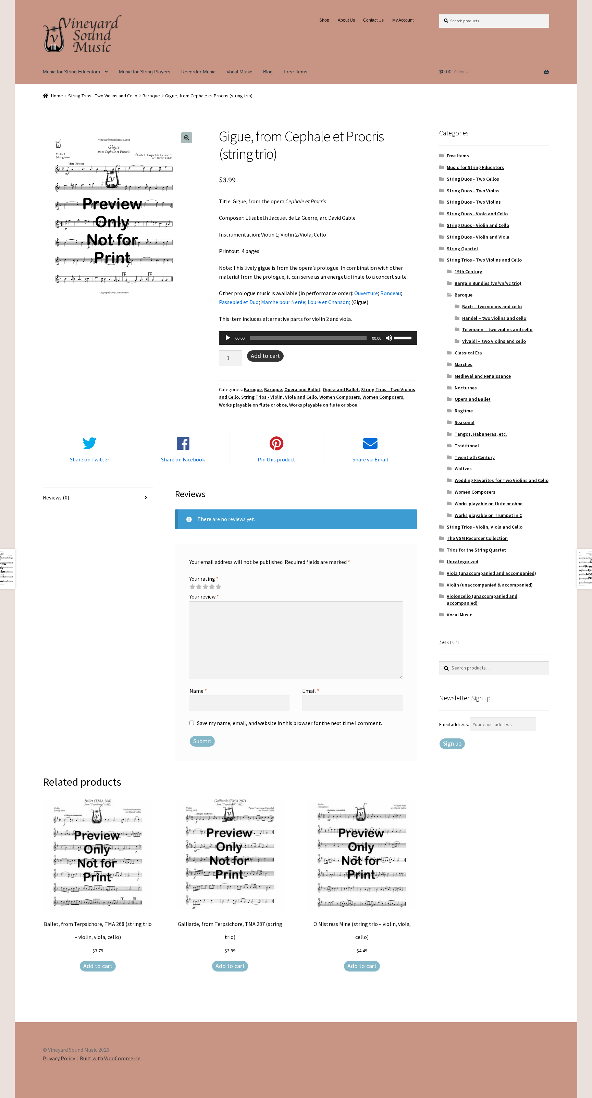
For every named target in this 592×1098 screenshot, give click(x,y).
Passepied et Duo (239, 302)
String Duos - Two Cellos (473, 179)
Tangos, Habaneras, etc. (481, 434)
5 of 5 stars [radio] (218, 587)
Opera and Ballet (302, 389)
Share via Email (370, 459)
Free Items (295, 71)
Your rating (204, 578)
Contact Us (373, 20)
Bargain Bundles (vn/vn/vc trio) (488, 283)
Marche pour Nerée (283, 302)
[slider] (404, 337)
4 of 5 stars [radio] (211, 587)
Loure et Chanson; (329, 302)
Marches (463, 364)
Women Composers (339, 397)
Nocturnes (466, 388)
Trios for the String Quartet (476, 550)
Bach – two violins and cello (492, 306)
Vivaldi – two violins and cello (494, 341)
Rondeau (390, 293)
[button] (186, 137)
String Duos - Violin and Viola (478, 237)
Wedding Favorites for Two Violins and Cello (501, 480)
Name (198, 690)
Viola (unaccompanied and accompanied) (491, 573)
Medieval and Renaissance (483, 376)
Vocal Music (239, 71)
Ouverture (366, 293)
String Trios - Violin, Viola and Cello (279, 397)
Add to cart (265, 356)
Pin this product (276, 459)
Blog (268, 71)
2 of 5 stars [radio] (198, 587)
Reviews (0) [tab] (56, 497)
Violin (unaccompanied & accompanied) (490, 585)
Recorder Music (198, 71)
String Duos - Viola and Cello (477, 213)
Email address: (454, 724)
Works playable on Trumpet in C (488, 515)
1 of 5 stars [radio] (192, 587)
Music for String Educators (71, 71)
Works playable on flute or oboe (253, 405)
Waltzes (463, 469)
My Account (403, 20)
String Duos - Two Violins (474, 202)
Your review (204, 596)
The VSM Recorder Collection (477, 538)
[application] (318, 338)
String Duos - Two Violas (473, 191)
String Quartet (462, 248)
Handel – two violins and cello (494, 318)
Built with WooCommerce (110, 1058)
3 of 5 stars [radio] (205, 587)
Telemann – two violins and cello (497, 329)
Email (310, 690)
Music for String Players (144, 71)
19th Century (468, 271)
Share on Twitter (89, 459)
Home (57, 96)
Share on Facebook (183, 459)
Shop (324, 20)
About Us (346, 20)
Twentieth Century (475, 457)
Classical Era (468, 353)
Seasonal (464, 422)
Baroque (151, 96)
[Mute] (388, 338)
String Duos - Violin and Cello (478, 225)
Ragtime (464, 411)
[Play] (227, 338)
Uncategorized (462, 561)
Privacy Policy (59, 1058)
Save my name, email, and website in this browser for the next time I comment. (289, 723)
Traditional (467, 446)
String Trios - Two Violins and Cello (102, 96)
